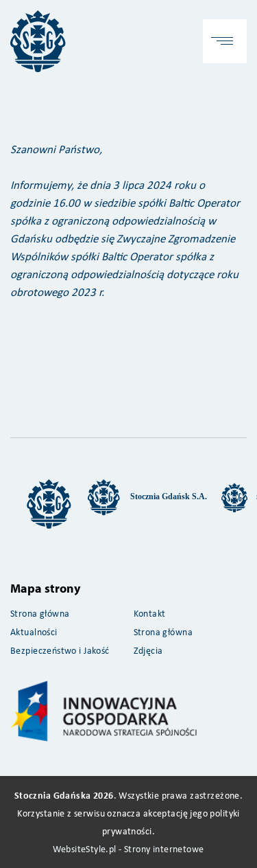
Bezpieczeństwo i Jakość (60, 649)
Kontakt (150, 612)
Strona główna (39, 612)
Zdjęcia (148, 649)
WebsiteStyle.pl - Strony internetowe (128, 848)
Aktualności (34, 631)
